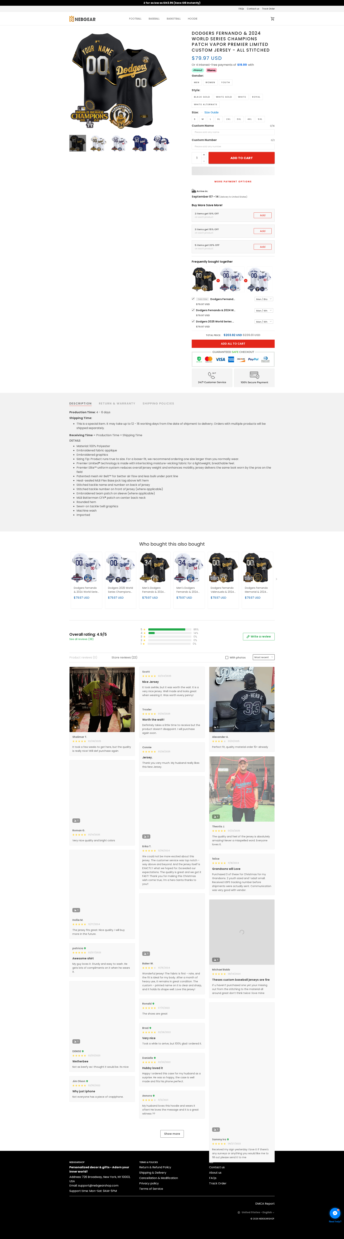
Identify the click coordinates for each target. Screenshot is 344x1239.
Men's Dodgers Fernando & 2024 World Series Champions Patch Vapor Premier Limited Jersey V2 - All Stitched (188, 590)
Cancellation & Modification (158, 1213)
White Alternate (205, 104)
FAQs (241, 8)
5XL (260, 119)
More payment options (233, 181)
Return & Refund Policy (155, 1202)
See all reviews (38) (81, 639)
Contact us (253, 8)
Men (196, 82)
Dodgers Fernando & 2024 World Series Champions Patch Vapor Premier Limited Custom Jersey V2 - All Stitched (215, 310)
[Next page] (167, 81)
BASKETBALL (174, 18)
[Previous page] (72, 81)
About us (215, 1207)
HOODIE (192, 18)
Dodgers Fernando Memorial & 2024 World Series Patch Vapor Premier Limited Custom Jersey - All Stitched (257, 590)
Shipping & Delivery (152, 1207)
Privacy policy (149, 1218)
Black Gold (202, 96)
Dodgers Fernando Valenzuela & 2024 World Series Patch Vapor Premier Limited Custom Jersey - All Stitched (223, 590)
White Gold (224, 96)
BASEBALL (154, 18)
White (242, 96)
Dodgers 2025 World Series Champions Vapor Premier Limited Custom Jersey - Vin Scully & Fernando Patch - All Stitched (215, 321)
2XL (228, 119)
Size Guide (211, 112)
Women (210, 82)
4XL (249, 119)
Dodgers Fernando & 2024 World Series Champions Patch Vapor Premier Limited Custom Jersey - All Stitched (222, 299)
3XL (239, 119)
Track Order (268, 8)
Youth (225, 82)
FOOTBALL (135, 18)
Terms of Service (151, 1223)
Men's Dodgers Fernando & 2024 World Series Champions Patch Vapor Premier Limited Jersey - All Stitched (154, 590)
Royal (256, 96)
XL (218, 119)
